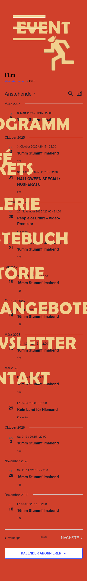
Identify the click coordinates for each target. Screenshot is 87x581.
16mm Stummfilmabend (38, 119)
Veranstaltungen (15, 81)
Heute (43, 537)
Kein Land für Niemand (37, 409)
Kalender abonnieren (41, 553)
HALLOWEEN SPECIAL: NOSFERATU (38, 181)
